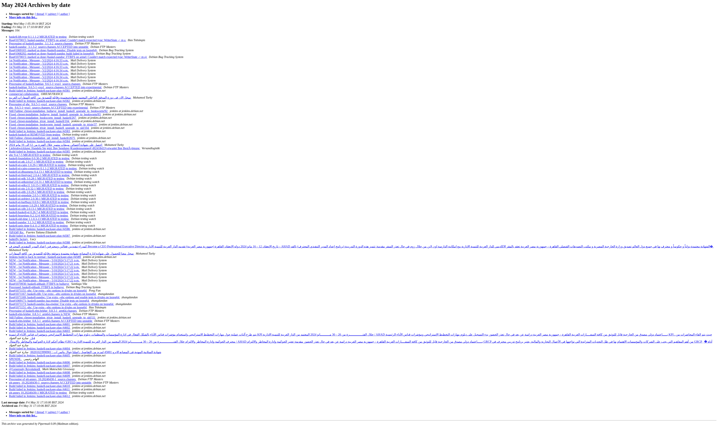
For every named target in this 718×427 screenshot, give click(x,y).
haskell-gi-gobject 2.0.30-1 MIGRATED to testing (39, 198)
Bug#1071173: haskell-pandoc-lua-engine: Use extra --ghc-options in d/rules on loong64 (61, 304)
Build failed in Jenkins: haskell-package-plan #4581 (40, 90)
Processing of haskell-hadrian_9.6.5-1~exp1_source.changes (45, 83)
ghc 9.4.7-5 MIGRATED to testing (30, 155)
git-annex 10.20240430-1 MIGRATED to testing (38, 392)
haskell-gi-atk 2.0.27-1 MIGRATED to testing (36, 161)
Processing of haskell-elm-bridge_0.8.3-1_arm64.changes (43, 310)
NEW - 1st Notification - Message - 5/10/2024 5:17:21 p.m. (44, 260)
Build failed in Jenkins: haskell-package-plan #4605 (40, 355)
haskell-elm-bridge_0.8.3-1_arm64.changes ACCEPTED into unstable (51, 320)
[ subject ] (52, 14)
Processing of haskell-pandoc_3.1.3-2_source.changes (41, 43)
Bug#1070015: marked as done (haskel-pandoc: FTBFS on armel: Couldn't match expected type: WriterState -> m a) (78, 57)
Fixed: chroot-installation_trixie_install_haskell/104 (39, 121)
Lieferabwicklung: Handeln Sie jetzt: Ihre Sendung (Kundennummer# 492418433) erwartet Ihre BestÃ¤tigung (74, 148)
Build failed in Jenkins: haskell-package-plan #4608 (40, 372)
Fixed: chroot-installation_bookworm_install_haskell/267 (43, 117)
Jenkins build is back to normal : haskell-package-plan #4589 (45, 256)
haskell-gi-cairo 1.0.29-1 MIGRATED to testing (37, 165)
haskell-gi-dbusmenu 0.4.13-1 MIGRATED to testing (41, 171)
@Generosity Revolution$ (25, 369)
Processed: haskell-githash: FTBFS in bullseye (37, 287)
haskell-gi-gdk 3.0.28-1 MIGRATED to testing (37, 178)
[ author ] (64, 14)
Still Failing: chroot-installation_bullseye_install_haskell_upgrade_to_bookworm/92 (58, 111)
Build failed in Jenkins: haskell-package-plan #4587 (40, 235)
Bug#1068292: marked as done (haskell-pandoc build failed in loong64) (52, 53)
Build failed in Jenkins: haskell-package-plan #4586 (40, 229)
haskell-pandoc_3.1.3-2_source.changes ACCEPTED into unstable (49, 46)
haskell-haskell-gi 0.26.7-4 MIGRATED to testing (39, 212)
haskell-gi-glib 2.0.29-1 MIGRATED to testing (37, 192)
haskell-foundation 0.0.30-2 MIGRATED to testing (39, 158)
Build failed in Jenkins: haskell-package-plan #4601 (40, 324)
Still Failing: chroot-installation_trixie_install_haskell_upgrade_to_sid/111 (52, 317)
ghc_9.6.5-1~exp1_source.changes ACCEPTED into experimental (48, 107)
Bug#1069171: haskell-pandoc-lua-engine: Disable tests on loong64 (49, 300)
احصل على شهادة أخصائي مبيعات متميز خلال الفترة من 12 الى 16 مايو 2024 (56, 144)
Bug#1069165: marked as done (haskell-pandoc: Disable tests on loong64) (53, 50)
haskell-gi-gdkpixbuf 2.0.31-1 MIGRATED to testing (41, 181)
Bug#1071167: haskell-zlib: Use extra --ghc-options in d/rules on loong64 (52, 294)
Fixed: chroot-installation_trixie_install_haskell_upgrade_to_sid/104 (49, 127)
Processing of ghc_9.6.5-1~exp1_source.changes (38, 104)
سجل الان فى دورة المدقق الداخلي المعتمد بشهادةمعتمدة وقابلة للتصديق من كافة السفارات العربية (70, 97)
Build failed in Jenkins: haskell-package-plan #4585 (40, 151)
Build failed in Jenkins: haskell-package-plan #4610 (40, 386)
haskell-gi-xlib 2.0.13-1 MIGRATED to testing (37, 208)
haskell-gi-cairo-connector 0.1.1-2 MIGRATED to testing (43, 168)
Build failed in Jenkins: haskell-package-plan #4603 (40, 331)
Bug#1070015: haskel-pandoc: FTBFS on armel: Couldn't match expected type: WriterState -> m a (67, 40)
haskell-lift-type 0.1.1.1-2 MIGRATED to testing (38, 36)
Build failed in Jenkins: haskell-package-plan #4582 (40, 100)
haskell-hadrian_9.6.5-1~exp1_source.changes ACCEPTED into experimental (55, 87)
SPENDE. (15, 359)
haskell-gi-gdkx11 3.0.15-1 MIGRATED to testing (39, 185)
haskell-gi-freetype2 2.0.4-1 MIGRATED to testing (39, 175)
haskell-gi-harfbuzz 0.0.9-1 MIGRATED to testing (39, 202)
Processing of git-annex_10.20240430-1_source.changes (42, 379)
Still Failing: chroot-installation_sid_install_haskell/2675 (42, 138)
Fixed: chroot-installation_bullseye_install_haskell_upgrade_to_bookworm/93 (55, 114)
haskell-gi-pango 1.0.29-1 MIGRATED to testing (38, 205)
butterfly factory (19, 239)
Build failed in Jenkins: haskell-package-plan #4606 (40, 362)
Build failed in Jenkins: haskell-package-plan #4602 (40, 327)
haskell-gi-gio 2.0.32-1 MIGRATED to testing (36, 188)
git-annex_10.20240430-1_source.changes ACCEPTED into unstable (50, 382)
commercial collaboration (24, 94)
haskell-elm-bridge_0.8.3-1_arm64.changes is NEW (40, 314)
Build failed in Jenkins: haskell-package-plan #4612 (40, 396)
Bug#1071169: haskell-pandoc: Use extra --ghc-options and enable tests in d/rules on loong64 (64, 297)
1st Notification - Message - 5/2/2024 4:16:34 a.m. (39, 70)
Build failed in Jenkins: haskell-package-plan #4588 (40, 242)
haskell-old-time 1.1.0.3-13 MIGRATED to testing (39, 219)
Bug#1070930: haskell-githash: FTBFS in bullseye (39, 283)
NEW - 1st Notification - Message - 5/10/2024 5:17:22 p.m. (44, 267)
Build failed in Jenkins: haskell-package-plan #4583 (40, 131)
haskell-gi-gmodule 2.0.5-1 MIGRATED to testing (39, 195)
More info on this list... (23, 17)
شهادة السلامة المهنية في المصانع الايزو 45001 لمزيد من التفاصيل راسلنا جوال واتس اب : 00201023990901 (95, 352)
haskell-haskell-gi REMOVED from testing (35, 134)
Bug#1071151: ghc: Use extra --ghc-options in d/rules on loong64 (48, 290)
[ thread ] (40, 14)
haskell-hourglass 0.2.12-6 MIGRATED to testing (39, 215)
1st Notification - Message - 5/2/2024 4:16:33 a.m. (39, 60)
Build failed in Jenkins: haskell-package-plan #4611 (39, 389)
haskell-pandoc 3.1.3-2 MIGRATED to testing (37, 222)
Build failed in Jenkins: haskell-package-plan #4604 (40, 348)
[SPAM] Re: (16, 232)
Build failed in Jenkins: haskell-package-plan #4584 (40, 141)
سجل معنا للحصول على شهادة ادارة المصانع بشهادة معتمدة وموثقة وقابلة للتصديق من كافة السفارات (71, 253)
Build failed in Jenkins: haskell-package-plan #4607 (40, 365)
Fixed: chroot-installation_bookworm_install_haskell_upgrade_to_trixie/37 (53, 124)
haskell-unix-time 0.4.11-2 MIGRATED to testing (38, 225)
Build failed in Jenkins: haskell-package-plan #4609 (40, 375)
